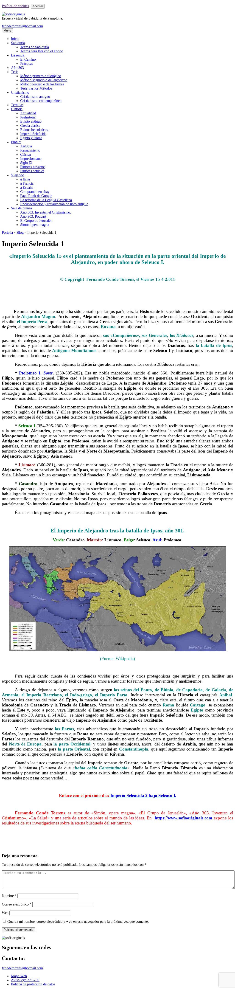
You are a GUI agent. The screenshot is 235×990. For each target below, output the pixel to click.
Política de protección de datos (33, 984)
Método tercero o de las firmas (42, 84)
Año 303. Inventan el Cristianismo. (45, 212)
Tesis (14, 72)
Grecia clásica (30, 125)
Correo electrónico (16, 904)
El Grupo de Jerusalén (36, 220)
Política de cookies (15, 6)
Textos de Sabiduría (34, 47)
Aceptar (38, 6)
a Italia (25, 179)
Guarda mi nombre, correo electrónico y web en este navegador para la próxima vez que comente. (78, 921)
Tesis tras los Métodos (36, 88)
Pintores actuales (32, 171)
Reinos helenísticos (34, 130)
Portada (7, 232)
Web (5, 913)
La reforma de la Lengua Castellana (46, 200)
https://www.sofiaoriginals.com (183, 818)
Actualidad (28, 113)
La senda (17, 55)
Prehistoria (28, 117)
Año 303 (17, 68)
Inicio (15, 39)
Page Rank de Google (36, 196)
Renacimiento (30, 150)
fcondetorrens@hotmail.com (22, 26)
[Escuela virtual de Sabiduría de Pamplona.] (13, 14)
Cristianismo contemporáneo (41, 101)
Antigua (26, 146)
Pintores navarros (32, 167)
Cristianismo (20, 92)
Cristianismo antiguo (35, 96)
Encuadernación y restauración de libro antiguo (54, 204)
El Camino (28, 59)
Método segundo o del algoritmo (43, 80)
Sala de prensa (21, 208)
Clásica (25, 154)
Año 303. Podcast (33, 216)
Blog (20, 232)
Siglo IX (26, 163)
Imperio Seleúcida (33, 134)
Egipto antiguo (31, 121)
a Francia (27, 183)
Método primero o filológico (40, 76)
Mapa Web (19, 976)
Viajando (17, 175)
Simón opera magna (34, 225)
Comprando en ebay (35, 192)
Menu (7, 30)
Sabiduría (18, 43)
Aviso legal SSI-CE (25, 980)
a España (26, 187)
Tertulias (17, 105)
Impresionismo (31, 158)
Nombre (9, 896)
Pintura (16, 142)
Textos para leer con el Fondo (41, 51)
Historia (16, 109)
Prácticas (26, 63)
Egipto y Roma (31, 138)
